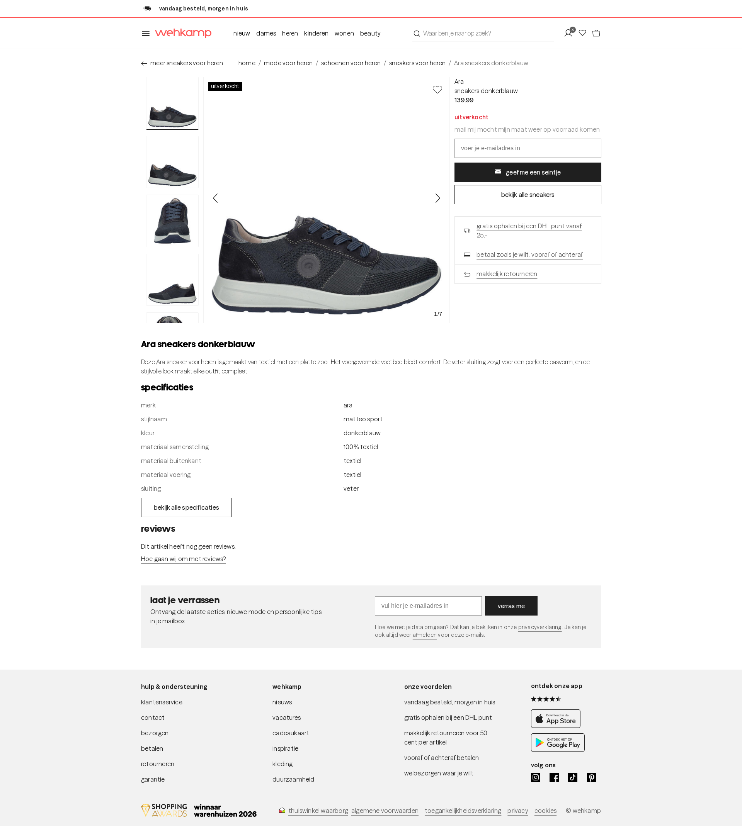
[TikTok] (572, 777)
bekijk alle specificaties (186, 507)
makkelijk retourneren (507, 274)
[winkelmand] (596, 33)
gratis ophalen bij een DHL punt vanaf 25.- (529, 230)
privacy (517, 810)
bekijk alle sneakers (528, 194)
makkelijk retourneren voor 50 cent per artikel (446, 737)
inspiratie (285, 748)
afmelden (425, 634)
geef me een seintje (533, 172)
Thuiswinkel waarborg (318, 810)
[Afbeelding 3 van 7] (172, 221)
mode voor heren (288, 63)
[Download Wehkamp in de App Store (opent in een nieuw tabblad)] (558, 725)
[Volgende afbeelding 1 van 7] (437, 198)
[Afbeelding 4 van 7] (172, 280)
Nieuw (241, 33)
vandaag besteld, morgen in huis (449, 702)
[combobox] (483, 33)
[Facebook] (554, 777)
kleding (282, 764)
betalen (152, 748)
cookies (545, 810)
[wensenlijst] (585, 33)
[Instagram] (535, 777)
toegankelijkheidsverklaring (463, 810)
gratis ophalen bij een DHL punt (448, 717)
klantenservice (161, 702)
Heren (290, 33)
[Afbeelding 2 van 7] (172, 162)
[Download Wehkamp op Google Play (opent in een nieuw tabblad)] (558, 749)
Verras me (511, 606)
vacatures (286, 717)
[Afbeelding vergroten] (326, 200)
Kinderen (316, 33)
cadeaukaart (290, 733)
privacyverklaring (540, 627)
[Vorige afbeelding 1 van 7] (215, 198)
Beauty (370, 33)
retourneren (157, 764)
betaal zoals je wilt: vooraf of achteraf (530, 254)
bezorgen (155, 733)
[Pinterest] (591, 777)
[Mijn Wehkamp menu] (570, 33)
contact (153, 717)
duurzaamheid (293, 779)
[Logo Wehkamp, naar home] (180, 33)
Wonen (344, 33)
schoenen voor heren (351, 63)
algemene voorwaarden (385, 810)
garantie (153, 779)
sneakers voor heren (417, 63)
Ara (459, 81)
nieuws (282, 702)
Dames (266, 33)
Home (246, 63)
